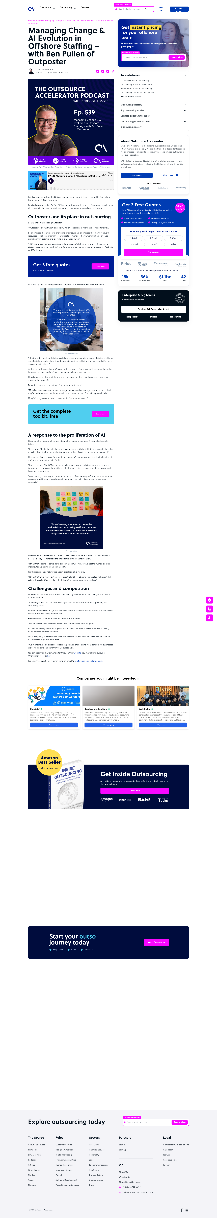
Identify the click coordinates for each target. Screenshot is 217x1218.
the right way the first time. (79, 622)
